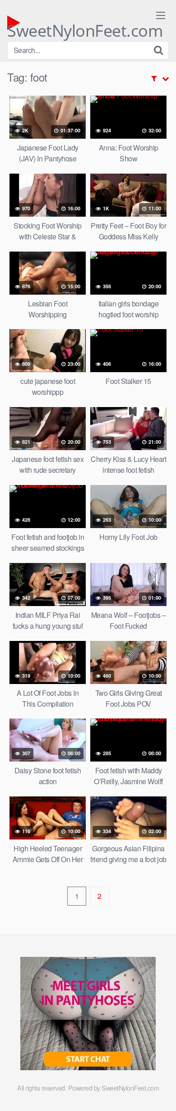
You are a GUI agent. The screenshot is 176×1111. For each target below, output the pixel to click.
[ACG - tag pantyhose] (88, 1067)
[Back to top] (160, 1091)
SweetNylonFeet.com (84, 25)
